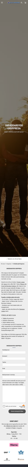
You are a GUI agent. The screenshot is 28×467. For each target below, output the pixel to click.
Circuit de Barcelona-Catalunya (8, 286)
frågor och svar (5, 336)
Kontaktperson (5, 350)
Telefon (4, 362)
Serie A (5, 284)
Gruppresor (9, 263)
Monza (22, 284)
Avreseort (4, 356)
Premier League (21, 282)
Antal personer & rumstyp (8, 374)
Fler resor (3, 263)
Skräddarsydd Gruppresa (18, 263)
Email (3, 368)
